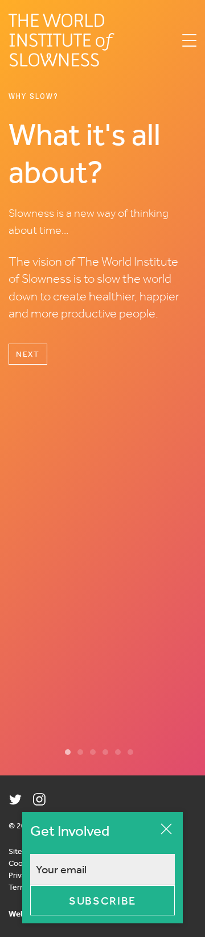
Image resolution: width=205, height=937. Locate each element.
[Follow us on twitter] (15, 799)
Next (28, 354)
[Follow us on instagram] (39, 799)
